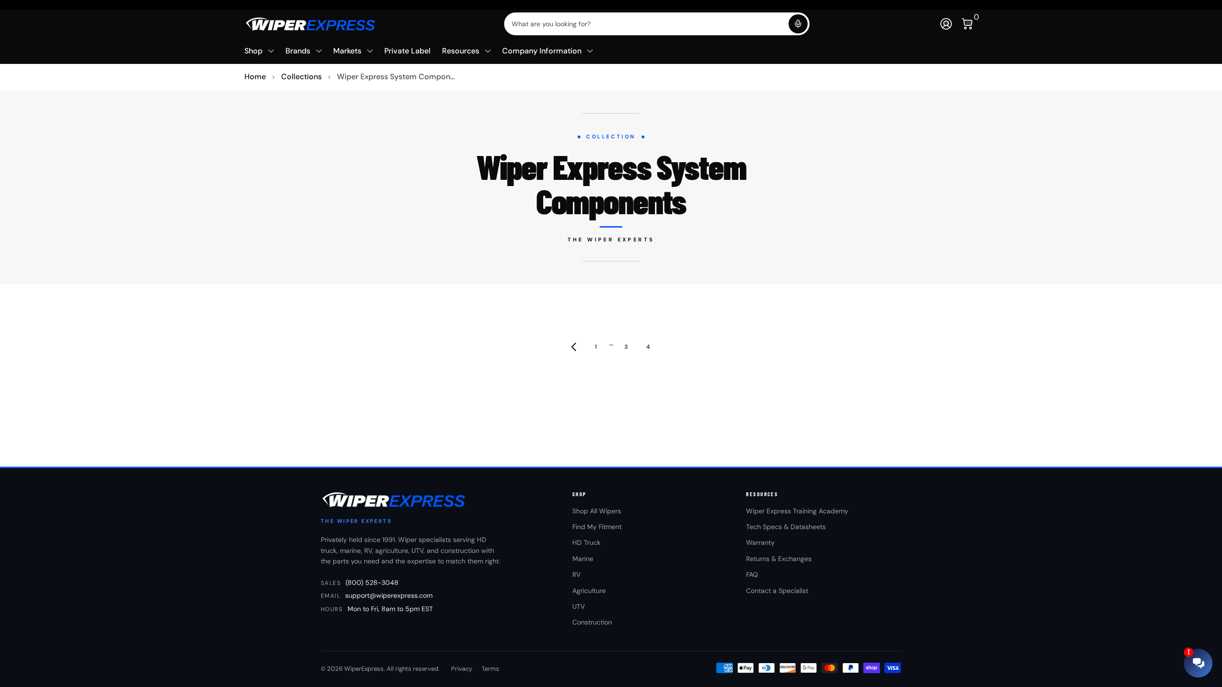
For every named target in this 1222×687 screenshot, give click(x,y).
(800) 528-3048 (372, 582)
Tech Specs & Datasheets (786, 526)
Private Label (407, 51)
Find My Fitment (597, 526)
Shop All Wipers (596, 511)
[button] (798, 23)
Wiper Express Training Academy (797, 511)
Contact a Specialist (777, 590)
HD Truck (586, 542)
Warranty (760, 542)
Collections (301, 77)
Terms (490, 669)
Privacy (461, 669)
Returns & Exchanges (778, 558)
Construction (592, 622)
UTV (578, 606)
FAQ (752, 574)
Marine (582, 558)
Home (255, 77)
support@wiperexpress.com (388, 595)
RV (576, 574)
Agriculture (589, 590)
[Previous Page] (574, 347)
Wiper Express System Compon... (395, 77)
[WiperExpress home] (394, 499)
